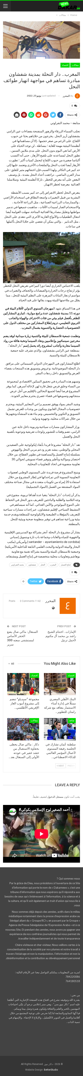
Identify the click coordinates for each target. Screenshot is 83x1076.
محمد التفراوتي (17, 565)
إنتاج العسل (66, 565)
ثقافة (71, 720)
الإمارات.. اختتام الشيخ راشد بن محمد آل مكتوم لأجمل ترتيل (61, 636)
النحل (42, 565)
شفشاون (32, 565)
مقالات (75, 65)
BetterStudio (51, 1069)
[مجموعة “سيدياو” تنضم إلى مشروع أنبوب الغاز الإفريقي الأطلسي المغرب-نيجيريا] (23, 684)
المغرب (53, 565)
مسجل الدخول (55, 796)
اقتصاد (65, 65)
